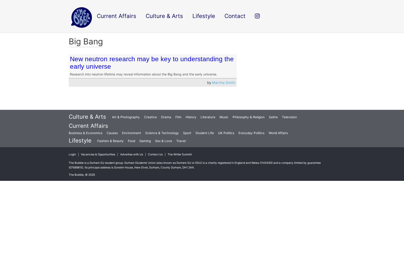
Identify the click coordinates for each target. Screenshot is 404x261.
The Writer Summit (180, 154)
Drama (166, 117)
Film (178, 117)
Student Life (204, 133)
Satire (273, 117)
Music (224, 117)
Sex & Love (163, 141)
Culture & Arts (87, 116)
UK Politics (226, 133)
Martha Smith (223, 82)
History (191, 117)
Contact (234, 16)
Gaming (145, 141)
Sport (187, 133)
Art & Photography (126, 117)
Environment (131, 133)
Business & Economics (85, 133)
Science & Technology (162, 133)
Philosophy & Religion (249, 117)
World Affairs (278, 133)
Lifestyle (80, 140)
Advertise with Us (131, 154)
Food (131, 141)
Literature (208, 117)
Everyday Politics (251, 133)
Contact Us (155, 154)
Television (289, 117)
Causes (112, 133)
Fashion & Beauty (110, 141)
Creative (150, 117)
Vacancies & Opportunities (98, 154)
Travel (181, 141)
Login (72, 154)
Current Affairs (88, 125)
